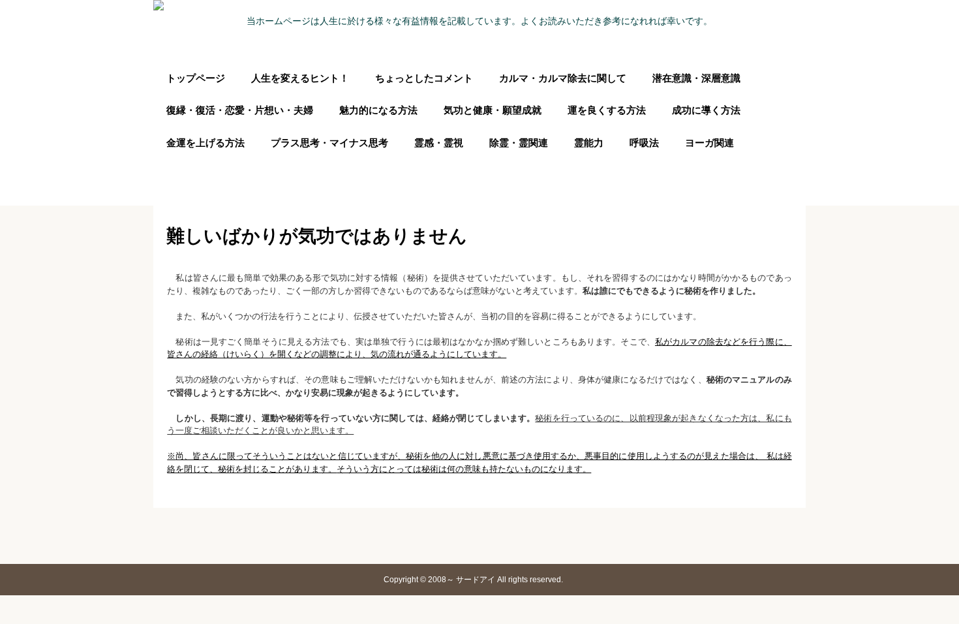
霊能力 (588, 142)
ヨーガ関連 (709, 142)
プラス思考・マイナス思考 (329, 142)
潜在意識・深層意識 (696, 78)
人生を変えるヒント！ (300, 78)
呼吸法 (644, 142)
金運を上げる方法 (205, 142)
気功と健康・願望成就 (492, 110)
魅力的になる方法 (378, 110)
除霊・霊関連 (518, 142)
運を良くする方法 (607, 110)
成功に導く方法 (706, 110)
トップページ (195, 78)
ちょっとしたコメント (424, 78)
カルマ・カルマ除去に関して (562, 78)
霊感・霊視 (438, 142)
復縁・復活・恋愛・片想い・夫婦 (239, 110)
